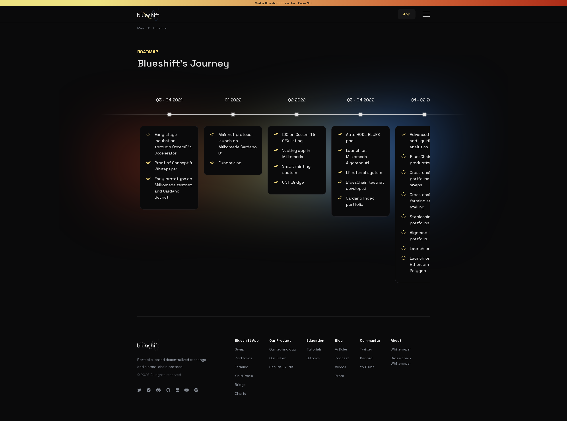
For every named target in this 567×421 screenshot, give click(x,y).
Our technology (282, 349)
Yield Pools (244, 375)
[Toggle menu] (426, 14)
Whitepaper (401, 349)
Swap (239, 349)
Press (339, 375)
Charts (240, 393)
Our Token (277, 358)
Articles (341, 349)
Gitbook (313, 358)
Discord (366, 358)
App (406, 14)
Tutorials (314, 349)
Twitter (366, 349)
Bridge (240, 384)
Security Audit (281, 367)
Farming (241, 367)
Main (141, 28)
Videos (340, 367)
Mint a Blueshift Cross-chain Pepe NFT (283, 3)
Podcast (342, 358)
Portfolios (243, 358)
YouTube (367, 367)
